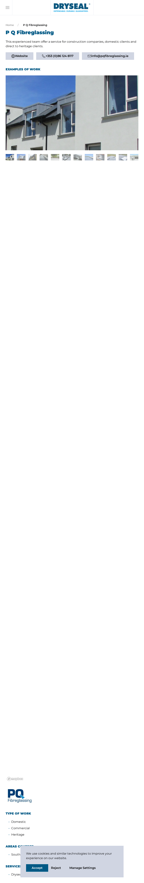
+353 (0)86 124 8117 (60, 56)
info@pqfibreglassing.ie (109, 56)
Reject (56, 868)
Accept (37, 868)
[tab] (10, 157)
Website (21, 56)
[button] (7, 7)
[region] (72, 473)
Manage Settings (82, 868)
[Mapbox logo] (15, 779)
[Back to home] (72, 7)
